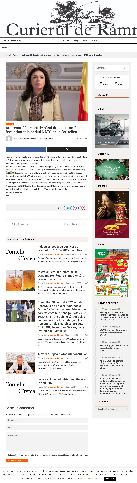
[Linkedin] (79, 208)
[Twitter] (70, 208)
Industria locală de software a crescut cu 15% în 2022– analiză (60, 248)
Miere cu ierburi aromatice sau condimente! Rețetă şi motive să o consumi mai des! (61, 275)
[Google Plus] (75, 208)
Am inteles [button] (110, 479)
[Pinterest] (83, 208)
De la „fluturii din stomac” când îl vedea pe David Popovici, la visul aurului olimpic (112, 364)
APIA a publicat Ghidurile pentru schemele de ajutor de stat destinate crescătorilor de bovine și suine (114, 316)
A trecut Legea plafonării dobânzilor (62, 354)
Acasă (4, 48)
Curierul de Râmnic (45, 139)
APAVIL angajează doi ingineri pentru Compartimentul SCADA (114, 332)
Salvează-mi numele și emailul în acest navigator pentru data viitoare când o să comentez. (48, 455)
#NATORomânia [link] (56, 186)
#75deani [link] (10, 186)
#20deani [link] (32, 186)
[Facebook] (66, 208)
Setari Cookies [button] (94, 478)
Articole (16, 55)
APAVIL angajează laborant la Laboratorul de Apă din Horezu (114, 348)
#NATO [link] (9, 195)
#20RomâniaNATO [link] (14, 192)
